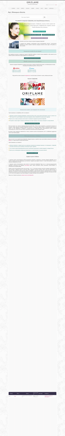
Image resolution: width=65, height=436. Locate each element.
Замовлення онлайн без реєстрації (48, 34)
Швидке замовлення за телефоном (39, 31)
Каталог (27, 8)
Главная (13, 8)
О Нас (18, 8)
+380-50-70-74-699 (16, 70)
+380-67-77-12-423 (31, 71)
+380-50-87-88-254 (16, 71)
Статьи (37, 8)
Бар (15, 396)
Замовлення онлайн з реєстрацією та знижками (33, 34)
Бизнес (22, 8)
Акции (32, 8)
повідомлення (27, 75)
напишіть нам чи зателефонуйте (27, 175)
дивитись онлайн (32, 81)
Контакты (51, 8)
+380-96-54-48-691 (31, 70)
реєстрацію (27, 165)
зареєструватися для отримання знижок (32, 123)
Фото (42, 8)
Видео (46, 8)
